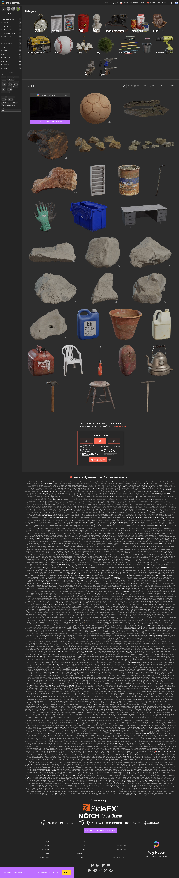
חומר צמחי (5, 92)
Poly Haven (13, 2)
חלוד (4, 99)
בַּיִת (125, 841)
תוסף (116, 3)
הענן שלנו (85, 455)
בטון (16, 82)
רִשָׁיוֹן (47, 841)
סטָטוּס (83, 857)
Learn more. (54, 872)
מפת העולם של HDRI (119, 857)
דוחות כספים (44, 857)
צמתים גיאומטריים (9, 105)
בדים (16, 84)
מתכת (10, 77)
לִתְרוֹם (84, 841)
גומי (9, 87)
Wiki (84, 845)
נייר (3, 87)
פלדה (4, 79)
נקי (3, 97)
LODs (14, 102)
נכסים (107, 3)
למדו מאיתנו (113, 453)
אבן (11, 82)
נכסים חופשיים (86, 446)
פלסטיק (11, 79)
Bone (9, 89)
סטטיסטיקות (81, 853)
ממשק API (45, 849)
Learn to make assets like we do (49, 121)
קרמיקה (4, 82)
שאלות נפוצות (121, 845)
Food (15, 87)
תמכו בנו (152, 3)
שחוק (10, 99)
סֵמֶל (47, 853)
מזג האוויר (11, 97)
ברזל (17, 77)
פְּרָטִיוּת (46, 845)
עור (10, 84)
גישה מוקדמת (117, 446)
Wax (3, 89)
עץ (3, 77)
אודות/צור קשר (163, 3)
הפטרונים (118, 477)
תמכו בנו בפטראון (118, 426)
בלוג (124, 853)
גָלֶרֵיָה (142, 3)
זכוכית (4, 84)
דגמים (29, 86)
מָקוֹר (84, 849)
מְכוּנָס (5, 102)
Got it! (66, 872)
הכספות (84, 451)
